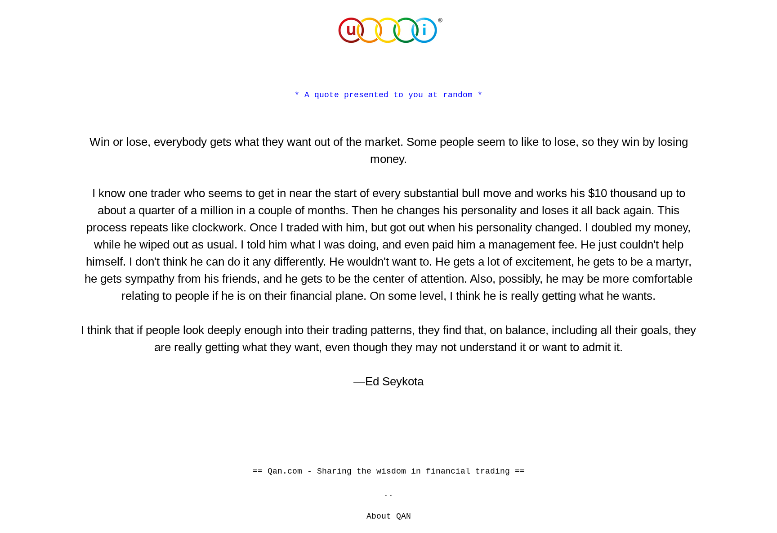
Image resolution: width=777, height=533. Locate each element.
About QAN (388, 516)
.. (388, 493)
